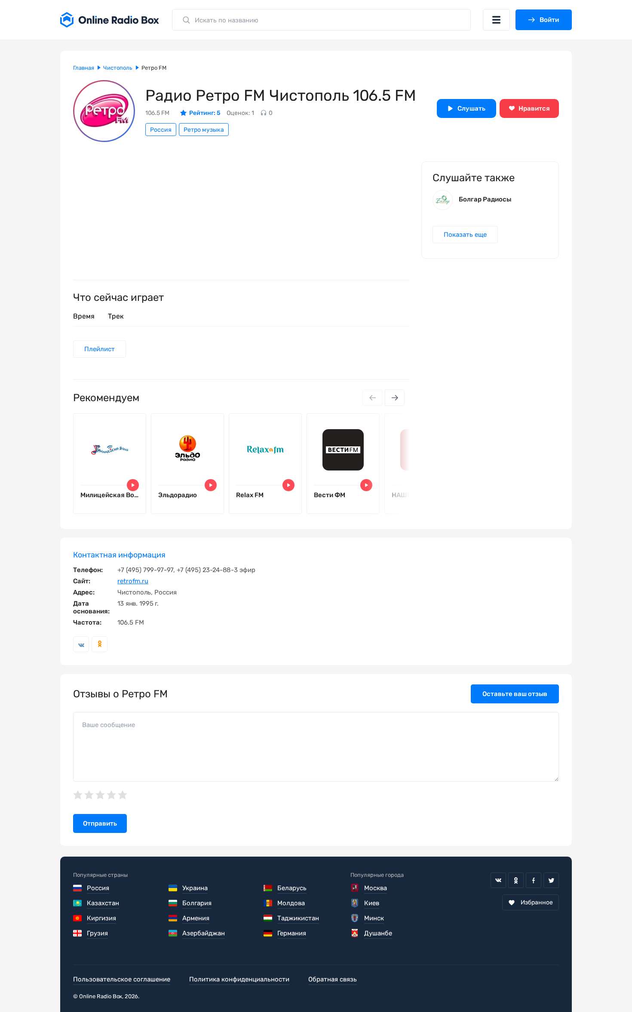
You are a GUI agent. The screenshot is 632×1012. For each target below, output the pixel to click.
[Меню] (496, 20)
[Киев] (354, 903)
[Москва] (354, 888)
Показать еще (465, 234)
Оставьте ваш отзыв (514, 694)
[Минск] (354, 918)
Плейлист (99, 349)
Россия (161, 129)
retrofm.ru (132, 581)
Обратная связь (332, 979)
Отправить (100, 823)
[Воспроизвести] (133, 485)
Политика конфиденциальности (239, 979)
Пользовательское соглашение (121, 979)
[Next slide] (395, 398)
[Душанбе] (354, 933)
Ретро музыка (204, 129)
